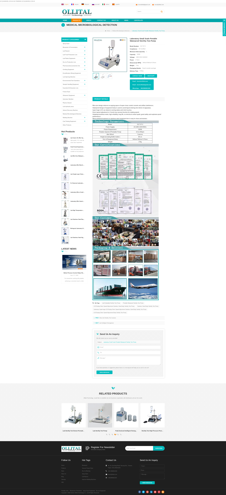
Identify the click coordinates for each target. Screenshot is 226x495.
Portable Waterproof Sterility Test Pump (133, 303)
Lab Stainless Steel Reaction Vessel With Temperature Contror (77, 219)
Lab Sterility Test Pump (75, 431)
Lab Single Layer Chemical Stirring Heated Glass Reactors (77, 174)
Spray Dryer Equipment (89, 490)
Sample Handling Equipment (71, 84)
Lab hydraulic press (68, 106)
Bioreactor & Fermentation (70, 47)
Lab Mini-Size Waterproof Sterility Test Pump (77, 156)
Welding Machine (67, 117)
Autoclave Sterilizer (68, 99)
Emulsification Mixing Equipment (72, 73)
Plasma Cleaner (67, 102)
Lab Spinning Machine (69, 77)
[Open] (224, 27)
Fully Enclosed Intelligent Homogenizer (101, 431)
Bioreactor (84, 465)
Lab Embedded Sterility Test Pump (111, 303)
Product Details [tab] (101, 99)
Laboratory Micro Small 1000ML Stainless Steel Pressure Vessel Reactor (77, 192)
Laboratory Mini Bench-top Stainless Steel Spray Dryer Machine (77, 165)
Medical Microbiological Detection (121, 30)
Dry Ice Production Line (69, 62)
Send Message (104, 372)
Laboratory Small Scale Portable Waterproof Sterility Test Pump (120, 342)
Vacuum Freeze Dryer (87, 468)
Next (86, 267)
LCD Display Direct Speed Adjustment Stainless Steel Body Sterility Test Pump (114, 306)
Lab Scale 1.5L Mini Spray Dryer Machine (77, 138)
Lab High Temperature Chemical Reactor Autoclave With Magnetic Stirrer (77, 210)
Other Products (67, 125)
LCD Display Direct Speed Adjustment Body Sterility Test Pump (110, 312)
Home (65, 20)
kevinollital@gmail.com (144, 4)
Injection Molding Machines (89, 479)
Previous (62, 267)
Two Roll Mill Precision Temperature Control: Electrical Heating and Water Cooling (74, 273)
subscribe (158, 448)
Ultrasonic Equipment (69, 95)
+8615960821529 (145, 88)
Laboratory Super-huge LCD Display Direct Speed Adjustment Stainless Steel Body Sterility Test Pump (120, 309)
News (126, 20)
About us (114, 20)
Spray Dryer (66, 43)
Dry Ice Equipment (100, 490)
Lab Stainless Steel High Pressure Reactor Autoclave (77, 237)
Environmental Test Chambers (71, 80)
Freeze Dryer (66, 91)
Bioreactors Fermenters (76, 490)
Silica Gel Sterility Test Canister (107, 318)
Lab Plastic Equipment (69, 58)
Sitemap (63, 479)
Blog (62, 476)
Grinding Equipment (68, 69)
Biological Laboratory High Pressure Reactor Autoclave (77, 228)
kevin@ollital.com (159, 4)
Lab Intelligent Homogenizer (106, 323)
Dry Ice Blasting (86, 471)
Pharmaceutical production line (71, 65)
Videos (88, 20)
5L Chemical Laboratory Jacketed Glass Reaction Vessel (77, 183)
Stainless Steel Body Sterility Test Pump (147, 306)
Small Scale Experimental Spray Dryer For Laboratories (77, 147)
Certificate (138, 20)
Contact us (101, 20)
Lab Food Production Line (70, 54)
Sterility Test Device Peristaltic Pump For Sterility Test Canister (154, 431)
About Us (63, 473)
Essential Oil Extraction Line (70, 88)
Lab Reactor (66, 51)
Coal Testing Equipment (69, 121)
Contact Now (137, 76)
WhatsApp (151, 76)
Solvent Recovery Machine (70, 110)
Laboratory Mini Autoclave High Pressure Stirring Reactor (77, 201)
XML (62, 482)
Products (76, 20)
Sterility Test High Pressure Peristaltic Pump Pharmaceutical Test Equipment (127, 431)
